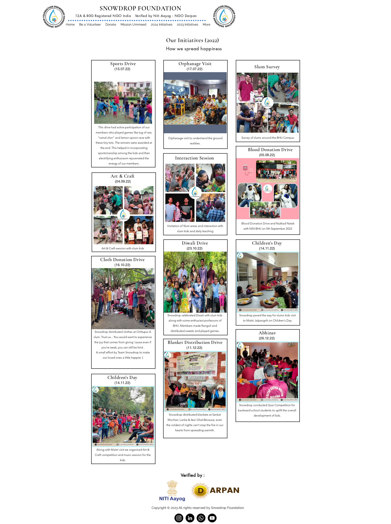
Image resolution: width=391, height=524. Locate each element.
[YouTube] (212, 518)
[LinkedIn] (190, 518)
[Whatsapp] (201, 518)
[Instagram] (178, 518)
